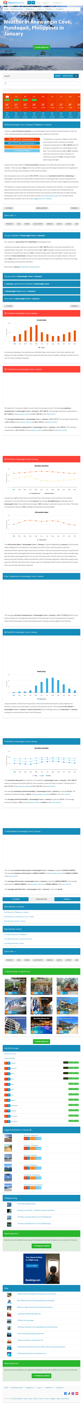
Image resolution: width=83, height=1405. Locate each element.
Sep (79, 96)
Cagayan (78, 224)
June (12, 1090)
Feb (16, 96)
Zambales (48, 9)
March (52, 196)
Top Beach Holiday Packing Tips (29, 1314)
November (14, 1116)
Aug (70, 96)
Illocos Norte (38, 224)
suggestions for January (42, 198)
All (76, 76)
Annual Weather (41, 208)
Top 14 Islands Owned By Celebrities (30, 1333)
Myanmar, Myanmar (31, 1135)
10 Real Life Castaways (25, 1320)
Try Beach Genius (42, 1246)
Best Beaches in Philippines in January (16, 912)
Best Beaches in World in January (15, 921)
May (43, 96)
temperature (25, 267)
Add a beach (65, 1399)
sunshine (36, 267)
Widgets (53, 1399)
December (14, 1121)
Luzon (39, 9)
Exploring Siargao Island (26, 1204)
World (6, 9)
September (14, 1105)
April (57, 196)
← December (8, 208)
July (12, 1095)
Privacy (46, 1399)
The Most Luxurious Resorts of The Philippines (34, 1217)
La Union (68, 224)
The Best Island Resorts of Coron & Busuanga (34, 1223)
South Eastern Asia (17, 9)
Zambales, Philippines (32, 1175)
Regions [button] (46, 3)
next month (50, 414)
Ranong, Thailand (30, 1155)
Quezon (59, 224)
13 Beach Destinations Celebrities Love (31, 1353)
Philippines (29, 9)
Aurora (27, 224)
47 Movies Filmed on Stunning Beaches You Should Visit (37, 1327)
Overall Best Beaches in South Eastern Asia (18, 939)
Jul (61, 96)
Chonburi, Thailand (31, 1145)
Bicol (19, 224)
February (46, 196)
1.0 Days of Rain (22, 150)
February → (75, 208)
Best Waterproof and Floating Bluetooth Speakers (36, 1300)
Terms (41, 1399)
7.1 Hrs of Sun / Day (22, 146)
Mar (25, 96)
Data (30, 1399)
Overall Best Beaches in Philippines (15, 934)
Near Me (57, 76)
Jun (52, 96)
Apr (34, 96)
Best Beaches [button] (57, 3)
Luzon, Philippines (31, 1165)
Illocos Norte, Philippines (33, 1185)
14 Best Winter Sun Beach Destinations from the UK (36, 1294)
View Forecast (42, 47)
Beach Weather (17, 1399)
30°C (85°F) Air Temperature (21, 139)
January (13, 1063)
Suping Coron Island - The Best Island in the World (35, 1210)
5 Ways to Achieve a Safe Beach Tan (30, 1340)
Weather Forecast (10, 1054)
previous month (24, 414)
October (13, 1111)
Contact (35, 1399)
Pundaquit (59, 9)
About (26, 1399)
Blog (38, 3)
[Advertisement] (41, 446)
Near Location (68, 76)
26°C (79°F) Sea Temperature (21, 143)
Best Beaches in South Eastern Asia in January (19, 917)
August (13, 1100)
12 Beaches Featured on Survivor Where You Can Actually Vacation (41, 1347)
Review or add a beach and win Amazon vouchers (35, 1307)
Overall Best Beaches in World (14, 943)
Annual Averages (9, 1058)
